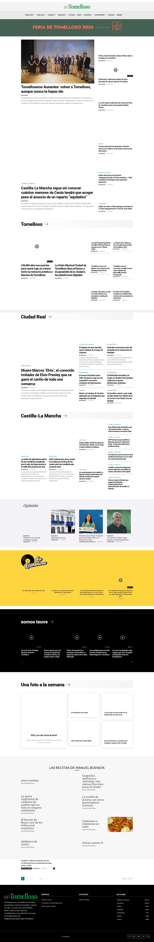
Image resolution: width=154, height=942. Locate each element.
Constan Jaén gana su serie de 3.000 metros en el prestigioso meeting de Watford (101, 295)
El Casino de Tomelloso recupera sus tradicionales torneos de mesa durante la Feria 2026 (123, 295)
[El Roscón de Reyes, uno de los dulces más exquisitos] (59, 824)
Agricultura (25, 456)
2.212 (41, 879)
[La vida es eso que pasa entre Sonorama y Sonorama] (62, 580)
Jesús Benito (24, 95)
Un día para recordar (79, 712)
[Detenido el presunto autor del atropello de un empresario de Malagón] (120, 332)
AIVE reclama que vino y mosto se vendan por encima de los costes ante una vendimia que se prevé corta (62, 463)
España (100, 144)
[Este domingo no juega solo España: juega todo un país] (117, 729)
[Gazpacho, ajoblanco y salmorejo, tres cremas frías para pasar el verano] (120, 781)
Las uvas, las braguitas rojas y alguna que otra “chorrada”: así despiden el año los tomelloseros (122, 653)
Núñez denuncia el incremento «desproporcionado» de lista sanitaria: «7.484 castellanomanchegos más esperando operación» (115, 178)
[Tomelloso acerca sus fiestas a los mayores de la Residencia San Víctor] (101, 259)
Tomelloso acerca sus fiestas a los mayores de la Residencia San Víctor (100, 268)
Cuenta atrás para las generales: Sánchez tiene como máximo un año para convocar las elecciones (115, 148)
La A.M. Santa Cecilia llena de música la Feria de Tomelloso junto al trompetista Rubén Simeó (115, 105)
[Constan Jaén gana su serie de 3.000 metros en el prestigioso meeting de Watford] (101, 285)
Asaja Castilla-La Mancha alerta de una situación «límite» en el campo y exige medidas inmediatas (91, 445)
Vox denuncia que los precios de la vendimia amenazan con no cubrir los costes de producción (120, 457)
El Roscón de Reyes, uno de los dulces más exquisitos (31, 824)
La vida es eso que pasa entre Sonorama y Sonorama (63, 591)
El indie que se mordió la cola (33, 591)
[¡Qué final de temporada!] (84, 729)
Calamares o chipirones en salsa (90, 823)
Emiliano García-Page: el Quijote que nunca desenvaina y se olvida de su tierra (91, 538)
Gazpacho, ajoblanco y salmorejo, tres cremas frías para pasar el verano (92, 781)
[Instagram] (134, 936)
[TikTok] (143, 936)
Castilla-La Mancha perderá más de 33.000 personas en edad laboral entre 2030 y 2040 (36, 863)
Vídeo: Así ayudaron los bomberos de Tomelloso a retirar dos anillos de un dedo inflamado (77, 653)
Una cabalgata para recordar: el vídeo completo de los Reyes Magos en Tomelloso (99, 652)
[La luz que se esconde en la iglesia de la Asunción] (117, 701)
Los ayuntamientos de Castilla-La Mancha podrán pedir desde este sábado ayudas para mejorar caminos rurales (91, 475)
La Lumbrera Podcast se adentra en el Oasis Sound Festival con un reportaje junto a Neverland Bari (120, 593)
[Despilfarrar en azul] (63, 521)
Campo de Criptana (86, 344)
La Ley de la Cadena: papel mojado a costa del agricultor (118, 539)
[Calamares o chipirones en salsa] (120, 824)
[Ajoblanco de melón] (59, 843)
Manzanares (83, 372)
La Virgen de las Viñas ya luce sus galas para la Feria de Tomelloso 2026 (122, 245)
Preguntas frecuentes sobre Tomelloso (18, 919)
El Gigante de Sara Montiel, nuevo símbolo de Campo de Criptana (91, 350)
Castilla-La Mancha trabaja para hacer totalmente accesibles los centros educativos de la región (119, 469)
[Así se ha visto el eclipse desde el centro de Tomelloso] (31, 637)
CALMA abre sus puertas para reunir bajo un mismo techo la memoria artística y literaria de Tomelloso (37, 270)
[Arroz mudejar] (59, 781)
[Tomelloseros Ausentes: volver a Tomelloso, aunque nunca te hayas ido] (57, 61)
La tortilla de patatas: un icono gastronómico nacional (93, 801)
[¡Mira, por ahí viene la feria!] (43, 711)
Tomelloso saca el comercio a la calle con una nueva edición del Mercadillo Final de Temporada (122, 270)
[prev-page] (22, 662)
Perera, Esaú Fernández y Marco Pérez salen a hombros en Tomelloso (115, 57)
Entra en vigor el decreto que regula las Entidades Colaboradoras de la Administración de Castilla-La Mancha (118, 484)
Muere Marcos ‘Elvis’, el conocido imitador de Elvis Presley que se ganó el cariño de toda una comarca (47, 377)
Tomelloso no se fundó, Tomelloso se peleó (31, 539)
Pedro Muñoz (26, 366)
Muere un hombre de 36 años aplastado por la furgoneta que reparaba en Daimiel (92, 396)
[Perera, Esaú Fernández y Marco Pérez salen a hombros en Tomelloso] (115, 46)
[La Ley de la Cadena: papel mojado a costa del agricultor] (119, 521)
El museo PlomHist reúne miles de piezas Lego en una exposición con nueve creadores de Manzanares (91, 379)
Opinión (26, 536)
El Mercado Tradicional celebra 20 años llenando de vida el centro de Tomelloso (113, 80)
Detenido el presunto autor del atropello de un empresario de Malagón (119, 350)
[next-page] (131, 662)
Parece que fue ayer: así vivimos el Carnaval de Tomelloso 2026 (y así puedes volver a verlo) (52, 653)
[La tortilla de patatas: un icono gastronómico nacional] (120, 801)
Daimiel (82, 390)
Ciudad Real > (102, 204)
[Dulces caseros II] (120, 843)
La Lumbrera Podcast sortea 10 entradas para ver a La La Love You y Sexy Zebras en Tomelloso (92, 592)
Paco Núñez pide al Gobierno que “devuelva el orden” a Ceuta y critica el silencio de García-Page (120, 429)
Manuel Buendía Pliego (27, 783)
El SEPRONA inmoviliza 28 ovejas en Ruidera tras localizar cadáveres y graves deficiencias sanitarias (120, 379)
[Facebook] (129, 936)
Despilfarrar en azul (58, 538)
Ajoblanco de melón (29, 843)
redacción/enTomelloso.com (87, 541)
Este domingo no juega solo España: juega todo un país (115, 741)
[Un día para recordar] (84, 701)
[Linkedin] (138, 936)
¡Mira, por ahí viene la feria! (43, 735)
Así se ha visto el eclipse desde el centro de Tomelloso (29, 652)
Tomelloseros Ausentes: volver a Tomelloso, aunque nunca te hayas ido (56, 89)
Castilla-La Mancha (28, 183)
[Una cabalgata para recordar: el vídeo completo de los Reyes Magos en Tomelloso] (99, 637)
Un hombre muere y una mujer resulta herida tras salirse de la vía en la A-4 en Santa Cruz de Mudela (119, 397)
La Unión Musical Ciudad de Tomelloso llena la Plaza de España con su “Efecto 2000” (101, 246)
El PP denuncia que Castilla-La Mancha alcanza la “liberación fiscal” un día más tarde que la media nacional (119, 443)
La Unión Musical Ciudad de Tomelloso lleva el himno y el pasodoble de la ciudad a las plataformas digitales (70, 270)
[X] (148, 936)
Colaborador (26, 541)
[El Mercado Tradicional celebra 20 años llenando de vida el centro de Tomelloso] (115, 70)
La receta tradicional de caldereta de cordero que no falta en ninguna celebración (31, 803)
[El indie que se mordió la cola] (33, 580)
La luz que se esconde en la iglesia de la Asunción (115, 713)
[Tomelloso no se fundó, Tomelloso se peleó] (35, 521)
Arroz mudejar (30, 780)
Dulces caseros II (92, 842)
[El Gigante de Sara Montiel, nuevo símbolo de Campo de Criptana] (92, 332)
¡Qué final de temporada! (81, 740)
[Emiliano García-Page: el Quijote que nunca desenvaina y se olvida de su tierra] (91, 521)
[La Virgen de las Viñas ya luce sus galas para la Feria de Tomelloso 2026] (123, 236)
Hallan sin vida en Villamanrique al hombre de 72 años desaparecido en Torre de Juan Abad (115, 207)
